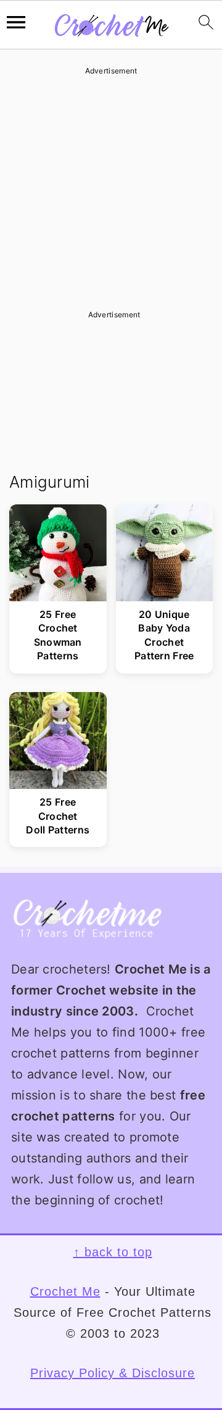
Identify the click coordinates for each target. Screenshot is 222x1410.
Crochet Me (65, 1291)
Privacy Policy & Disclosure (112, 1373)
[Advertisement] (111, 188)
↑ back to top (112, 1252)
